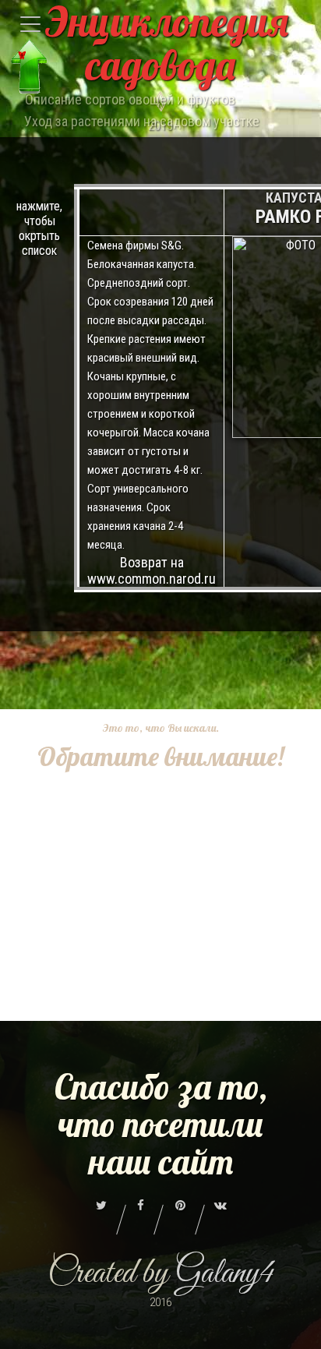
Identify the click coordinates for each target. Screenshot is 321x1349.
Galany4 (224, 1274)
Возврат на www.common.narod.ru (151, 570)
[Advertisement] (160, 935)
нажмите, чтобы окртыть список (39, 228)
